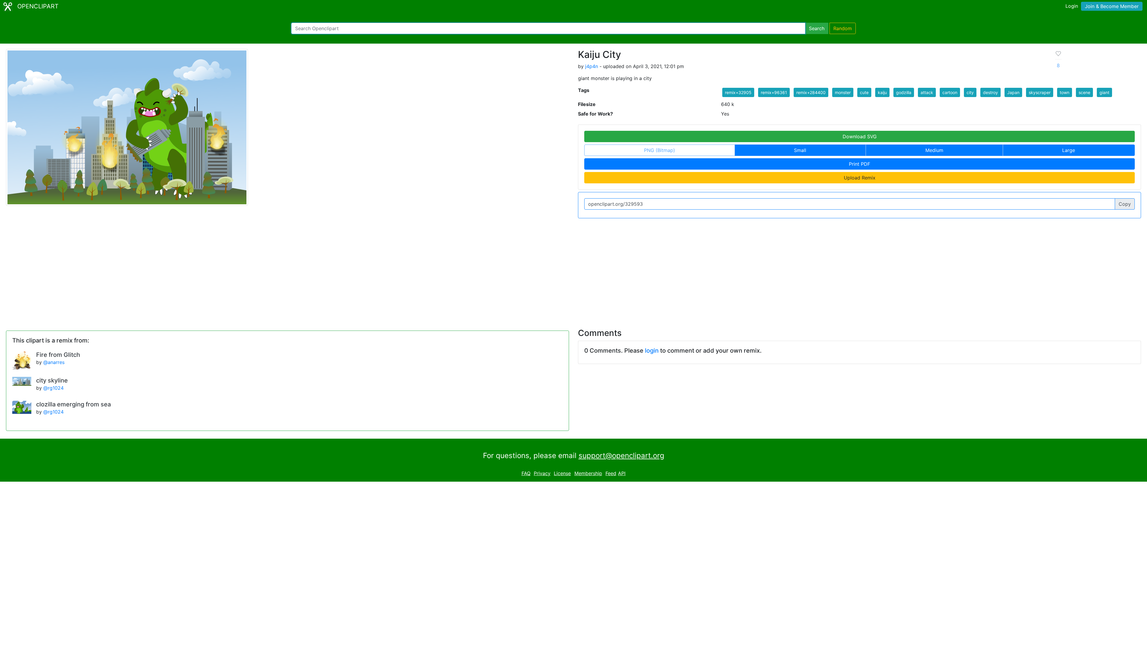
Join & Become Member (1112, 6)
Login (1071, 6)
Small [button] (800, 150)
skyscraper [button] (1040, 92)
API (621, 473)
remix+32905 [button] (738, 92)
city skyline (52, 380)
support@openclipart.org (621, 455)
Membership (588, 473)
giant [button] (1104, 92)
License (562, 473)
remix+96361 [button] (774, 92)
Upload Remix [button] (859, 178)
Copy (1125, 204)
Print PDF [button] (859, 164)
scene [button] (1084, 92)
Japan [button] (1013, 92)
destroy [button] (990, 92)
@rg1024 (53, 388)
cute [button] (864, 92)
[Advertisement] (573, 269)
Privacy (542, 473)
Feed (610, 473)
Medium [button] (934, 150)
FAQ (526, 473)
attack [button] (927, 92)
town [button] (1064, 92)
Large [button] (1068, 150)
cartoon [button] (949, 92)
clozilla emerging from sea (73, 404)
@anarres (54, 362)
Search (816, 28)
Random (842, 28)
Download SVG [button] (860, 136)
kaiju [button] (882, 92)
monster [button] (843, 92)
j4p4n (591, 66)
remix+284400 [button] (811, 92)
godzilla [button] (903, 92)
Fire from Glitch (58, 354)
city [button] (970, 92)
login (652, 350)
